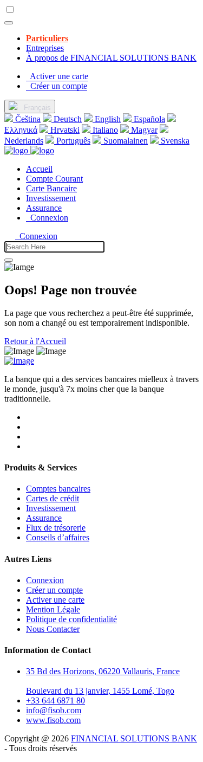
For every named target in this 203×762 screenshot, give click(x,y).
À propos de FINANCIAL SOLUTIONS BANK (111, 57)
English (107, 119)
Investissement (51, 198)
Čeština (27, 119)
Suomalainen (124, 140)
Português (72, 140)
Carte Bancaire (51, 188)
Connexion (47, 217)
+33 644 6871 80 (55, 700)
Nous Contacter (53, 629)
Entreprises (45, 48)
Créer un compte (54, 590)
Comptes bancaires (58, 488)
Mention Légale (53, 609)
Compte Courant (54, 178)
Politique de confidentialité (71, 619)
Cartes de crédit (52, 498)
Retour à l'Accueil (35, 341)
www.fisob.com (53, 720)
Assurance (44, 207)
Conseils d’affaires (57, 537)
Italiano (104, 129)
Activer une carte (55, 599)
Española (148, 119)
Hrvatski (64, 129)
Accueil (39, 168)
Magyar (143, 129)
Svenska (174, 140)
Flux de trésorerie (56, 527)
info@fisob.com (53, 710)
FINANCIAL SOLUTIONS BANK (134, 738)
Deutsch (66, 119)
